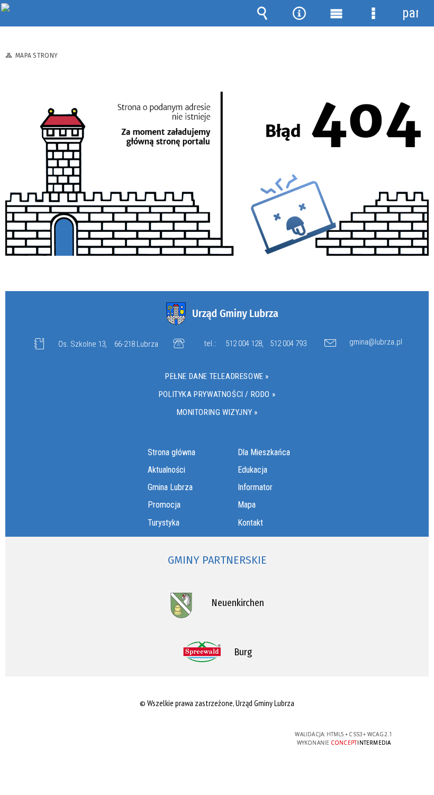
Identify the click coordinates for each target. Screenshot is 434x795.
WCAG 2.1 (242, 734)
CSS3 (209, 735)
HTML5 (193, 735)
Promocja (164, 505)
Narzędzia (299, 13)
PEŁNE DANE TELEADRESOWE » (217, 376)
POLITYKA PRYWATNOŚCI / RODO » (217, 394)
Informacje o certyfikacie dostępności (83, 736)
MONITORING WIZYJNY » (217, 412)
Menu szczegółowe (373, 13)
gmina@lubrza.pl (375, 342)
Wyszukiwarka (262, 13)
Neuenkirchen (237, 603)
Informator (255, 487)
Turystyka (163, 523)
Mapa (247, 505)
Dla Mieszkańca (264, 452)
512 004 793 (288, 343)
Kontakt (250, 523)
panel (410, 13)
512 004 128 (243, 343)
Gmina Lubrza (170, 487)
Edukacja (252, 470)
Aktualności (166, 470)
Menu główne (336, 13)
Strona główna (171, 452)
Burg (243, 652)
